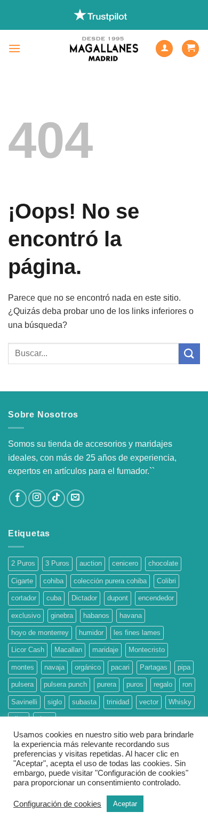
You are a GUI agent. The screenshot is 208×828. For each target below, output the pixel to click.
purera (106, 684)
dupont (117, 598)
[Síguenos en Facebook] (18, 498)
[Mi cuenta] (164, 49)
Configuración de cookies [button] (57, 804)
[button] (14, 48)
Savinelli (24, 702)
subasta (84, 702)
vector (148, 702)
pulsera (22, 684)
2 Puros (23, 563)
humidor (91, 633)
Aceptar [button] (125, 804)
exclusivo (26, 616)
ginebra (62, 616)
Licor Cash (27, 650)
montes (22, 667)
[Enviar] (189, 353)
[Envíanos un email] (75, 498)
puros (134, 684)
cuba (53, 598)
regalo (163, 684)
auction (90, 563)
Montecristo (147, 650)
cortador (23, 598)
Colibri (166, 581)
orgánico (88, 667)
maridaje (105, 650)
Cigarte (22, 581)
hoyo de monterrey (40, 633)
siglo (54, 702)
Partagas (153, 667)
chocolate (163, 563)
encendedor (156, 598)
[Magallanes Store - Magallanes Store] (104, 48)
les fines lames (137, 633)
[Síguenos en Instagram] (37, 498)
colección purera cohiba (110, 581)
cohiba (53, 581)
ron (187, 684)
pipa (184, 667)
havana (130, 616)
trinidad (118, 702)
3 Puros (57, 563)
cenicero (125, 563)
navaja (54, 667)
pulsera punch (65, 684)
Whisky (180, 702)
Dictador (84, 598)
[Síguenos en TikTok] (56, 498)
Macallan (68, 650)
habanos (96, 616)
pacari (120, 667)
